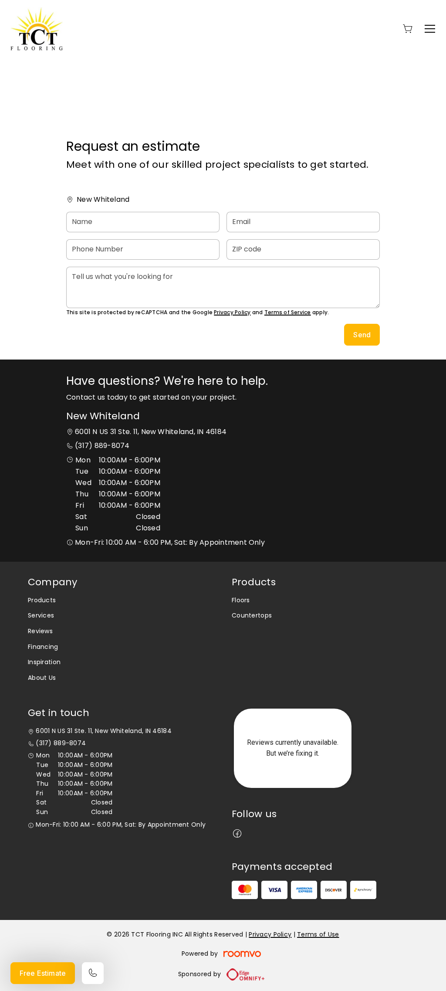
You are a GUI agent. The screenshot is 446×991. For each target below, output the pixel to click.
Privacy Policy (232, 312)
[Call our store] (93, 973)
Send (362, 334)
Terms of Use (318, 934)
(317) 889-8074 (102, 446)
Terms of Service (287, 312)
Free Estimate (43, 973)
